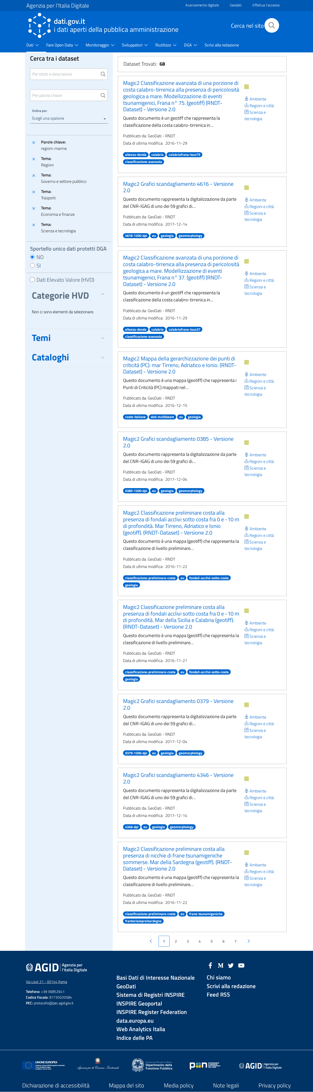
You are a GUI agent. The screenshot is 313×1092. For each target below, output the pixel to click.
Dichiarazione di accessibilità (55, 1085)
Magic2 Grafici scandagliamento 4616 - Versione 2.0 (178, 187)
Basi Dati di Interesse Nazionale (155, 977)
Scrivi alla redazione (231, 986)
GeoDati (126, 986)
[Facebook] (210, 965)
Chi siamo (219, 977)
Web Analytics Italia (140, 1029)
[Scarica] (246, 86)
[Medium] (220, 965)
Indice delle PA (134, 1038)
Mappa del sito (126, 1085)
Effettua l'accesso (266, 5)
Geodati (236, 5)
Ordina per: (39, 110)
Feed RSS (218, 994)
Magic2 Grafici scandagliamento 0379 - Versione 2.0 (178, 704)
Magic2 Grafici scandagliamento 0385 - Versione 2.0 (178, 442)
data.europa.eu (135, 1020)
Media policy (179, 1085)
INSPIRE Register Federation (151, 1012)
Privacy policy (274, 1085)
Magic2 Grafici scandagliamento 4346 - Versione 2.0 (178, 778)
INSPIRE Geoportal (139, 1003)
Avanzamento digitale (202, 5)
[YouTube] (241, 965)
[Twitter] (231, 965)
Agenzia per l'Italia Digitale (57, 5)
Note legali (226, 1085)
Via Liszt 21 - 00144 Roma (46, 981)
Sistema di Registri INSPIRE (150, 995)
